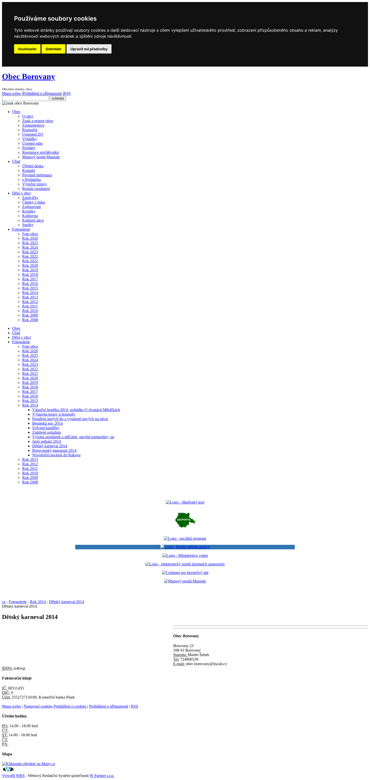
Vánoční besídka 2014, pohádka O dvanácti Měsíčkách (76, 410)
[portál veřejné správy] (185, 547)
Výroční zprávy (34, 184)
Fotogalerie (21, 229)
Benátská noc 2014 (47, 423)
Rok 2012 (30, 302)
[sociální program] (185, 538)
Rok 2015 (30, 288)
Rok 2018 (30, 274)
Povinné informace (37, 175)
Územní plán (32, 143)
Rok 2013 (30, 297)
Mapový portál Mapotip (41, 157)
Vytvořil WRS (13, 775)
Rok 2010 (30, 311)
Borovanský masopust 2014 (54, 450)
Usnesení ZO (32, 134)
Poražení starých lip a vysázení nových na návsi (70, 419)
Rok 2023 (30, 252)
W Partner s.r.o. (102, 775)
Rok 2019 (30, 270)
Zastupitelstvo (33, 125)
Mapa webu (11, 93)
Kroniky (28, 211)
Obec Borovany (28, 76)
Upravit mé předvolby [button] (88, 49)
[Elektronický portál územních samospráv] (185, 564)
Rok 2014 (30, 292)
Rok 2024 (30, 247)
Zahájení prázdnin (46, 432)
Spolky (27, 225)
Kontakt (28, 170)
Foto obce (30, 234)
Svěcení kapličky (45, 428)
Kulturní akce (33, 220)
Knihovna (30, 216)
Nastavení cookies (38, 706)
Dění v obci (21, 193)
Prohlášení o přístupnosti (42, 93)
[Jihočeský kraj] (185, 502)
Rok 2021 (30, 261)
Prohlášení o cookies (70, 706)
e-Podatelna (31, 179)
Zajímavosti (31, 207)
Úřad (16, 161)
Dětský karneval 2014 (49, 446)
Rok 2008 (30, 320)
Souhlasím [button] (27, 49)
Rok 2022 (30, 256)
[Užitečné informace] (185, 572)
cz (4, 602)
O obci (27, 116)
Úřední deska (32, 166)
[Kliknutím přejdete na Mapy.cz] (28, 764)
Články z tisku (33, 202)
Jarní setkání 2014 (46, 441)
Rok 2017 (30, 279)
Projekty (28, 148)
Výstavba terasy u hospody (53, 414)
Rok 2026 (30, 238)
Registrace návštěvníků (40, 152)
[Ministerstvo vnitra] (185, 555)
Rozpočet (29, 130)
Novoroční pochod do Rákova (56, 455)
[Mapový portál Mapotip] (185, 581)
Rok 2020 (30, 265)
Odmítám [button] (53, 49)
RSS (67, 93)
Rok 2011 (30, 306)
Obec (16, 112)
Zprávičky (30, 198)
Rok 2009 (30, 315)
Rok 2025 (30, 243)
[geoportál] (185, 530)
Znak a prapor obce (37, 121)
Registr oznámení (36, 188)
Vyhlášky (29, 139)
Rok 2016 (30, 283)
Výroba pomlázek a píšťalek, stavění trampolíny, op (73, 437)
